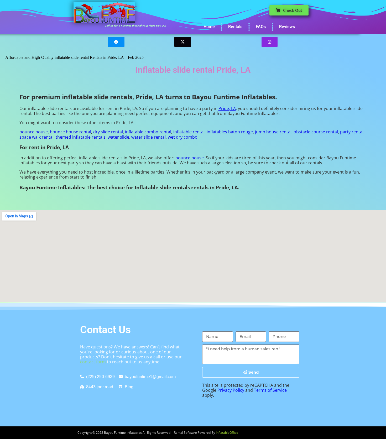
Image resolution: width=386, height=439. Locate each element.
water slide (118, 137)
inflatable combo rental (148, 132)
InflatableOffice (227, 432)
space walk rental (36, 137)
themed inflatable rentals (81, 137)
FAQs (261, 26)
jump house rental (273, 132)
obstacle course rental (316, 132)
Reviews (287, 26)
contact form (93, 362)
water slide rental (148, 137)
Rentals (235, 26)
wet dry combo (182, 137)
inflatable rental (189, 132)
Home (209, 26)
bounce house (33, 132)
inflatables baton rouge (230, 132)
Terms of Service (270, 390)
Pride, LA (227, 108)
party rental (351, 132)
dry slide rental (108, 132)
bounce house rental (70, 132)
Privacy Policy (230, 390)
